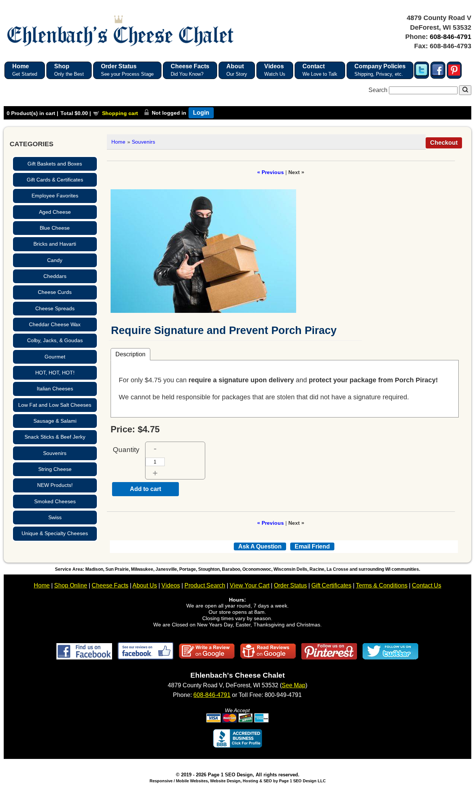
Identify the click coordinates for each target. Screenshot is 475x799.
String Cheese (55, 469)
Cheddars (54, 276)
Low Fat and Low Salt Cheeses (54, 405)
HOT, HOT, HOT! (55, 373)
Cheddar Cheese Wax (55, 324)
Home (118, 142)
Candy (54, 260)
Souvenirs (54, 453)
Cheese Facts (110, 585)
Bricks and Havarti (54, 244)
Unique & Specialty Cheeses (55, 533)
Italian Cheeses (55, 389)
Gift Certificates (331, 585)
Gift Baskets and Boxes (54, 164)
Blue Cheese (55, 228)
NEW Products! (55, 485)
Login (201, 112)
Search (378, 90)
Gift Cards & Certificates (55, 180)
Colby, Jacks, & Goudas (55, 340)
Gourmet (55, 357)
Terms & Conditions (381, 585)
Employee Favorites (55, 196)
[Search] (465, 90)
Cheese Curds (55, 292)
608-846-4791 (450, 36)
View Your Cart (249, 585)
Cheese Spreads (55, 308)
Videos (170, 585)
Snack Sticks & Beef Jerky (54, 437)
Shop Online (70, 585)
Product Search (204, 585)
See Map (293, 685)
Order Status (290, 585)
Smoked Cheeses (55, 501)
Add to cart (145, 489)
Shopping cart (120, 113)
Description (130, 354)
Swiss (55, 517)
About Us (144, 585)
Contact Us (426, 585)
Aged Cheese (55, 212)
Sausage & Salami (54, 421)
